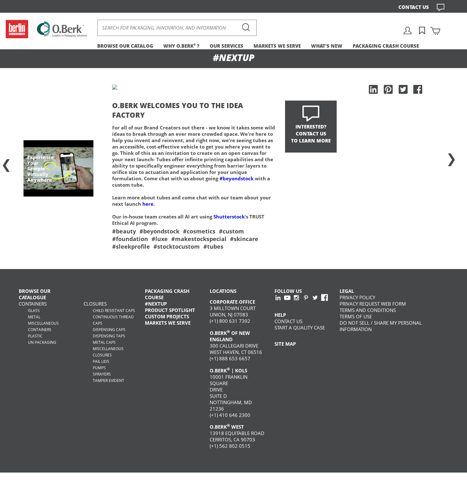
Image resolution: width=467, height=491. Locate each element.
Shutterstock (229, 216)
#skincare (244, 239)
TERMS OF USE (356, 316)
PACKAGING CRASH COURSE (386, 46)
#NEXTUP (156, 304)
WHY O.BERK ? (181, 46)
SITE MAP (285, 344)
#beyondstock (237, 178)
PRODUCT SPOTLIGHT (170, 310)
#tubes (213, 246)
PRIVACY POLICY (357, 297)
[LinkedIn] (373, 89)
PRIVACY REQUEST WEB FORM (373, 304)
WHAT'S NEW (326, 46)
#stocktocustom (176, 246)
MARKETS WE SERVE (277, 46)
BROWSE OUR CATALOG (125, 46)
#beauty (124, 231)
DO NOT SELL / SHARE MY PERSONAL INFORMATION (381, 326)
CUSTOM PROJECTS (167, 316)
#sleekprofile (131, 246)
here (147, 204)
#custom (231, 231)
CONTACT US (413, 7)
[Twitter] (403, 89)
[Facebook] (417, 89)
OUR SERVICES (226, 46)
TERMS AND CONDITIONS (368, 310)
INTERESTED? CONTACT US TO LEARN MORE (311, 133)
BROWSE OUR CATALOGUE (35, 294)
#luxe (160, 239)
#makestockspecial (199, 239)
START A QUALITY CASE (299, 327)
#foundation (130, 239)
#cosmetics (199, 231)
